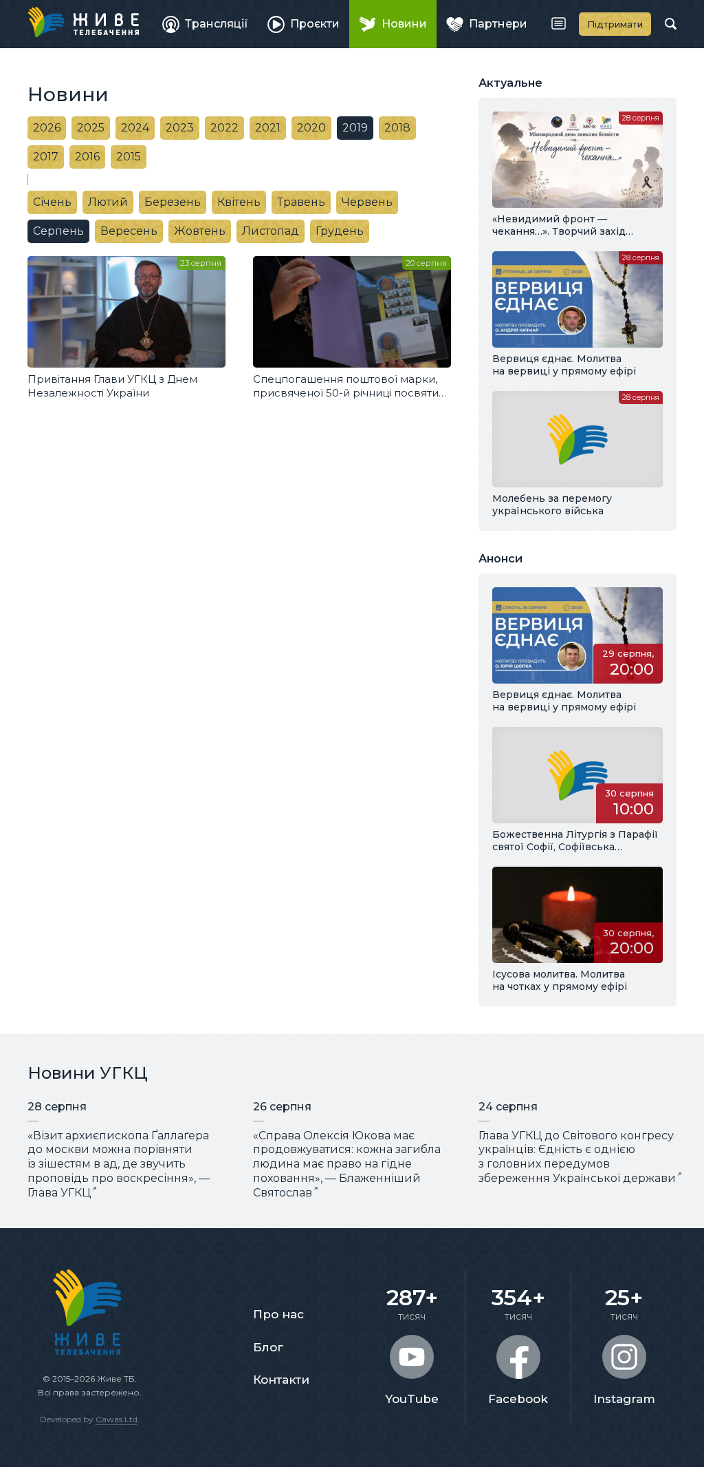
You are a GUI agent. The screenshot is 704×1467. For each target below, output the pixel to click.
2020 (311, 127)
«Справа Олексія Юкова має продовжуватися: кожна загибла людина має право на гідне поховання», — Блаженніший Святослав (347, 1164)
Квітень (239, 202)
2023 (180, 127)
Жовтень (200, 231)
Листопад (270, 231)
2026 (46, 127)
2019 (355, 127)
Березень (172, 202)
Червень (367, 202)
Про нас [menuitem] (278, 1314)
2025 (90, 127)
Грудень (340, 231)
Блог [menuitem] (268, 1347)
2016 (87, 156)
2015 (128, 156)
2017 (45, 156)
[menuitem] (205, 24)
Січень (52, 202)
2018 (397, 127)
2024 (135, 127)
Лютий (108, 202)
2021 (267, 127)
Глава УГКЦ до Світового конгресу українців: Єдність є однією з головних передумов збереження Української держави (577, 1157)
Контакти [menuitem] (281, 1379)
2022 (224, 127)
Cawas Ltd (117, 1419)
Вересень (128, 231)
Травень (301, 202)
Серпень (58, 231)
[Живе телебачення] (83, 22)
